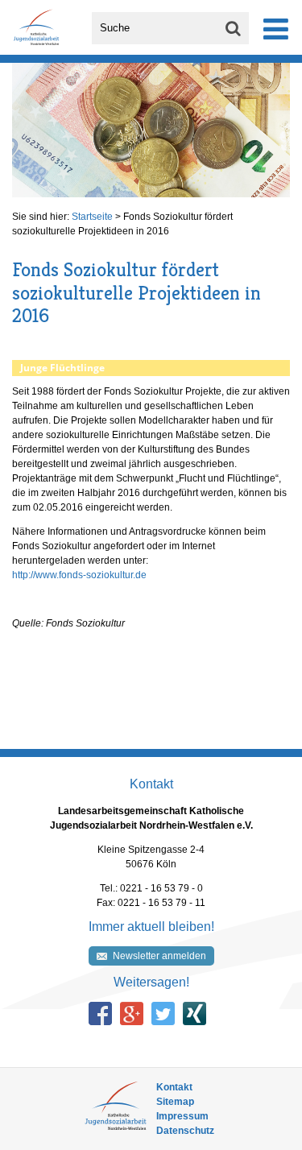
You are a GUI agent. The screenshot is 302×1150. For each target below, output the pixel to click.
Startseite (92, 216)
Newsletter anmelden (159, 956)
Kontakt (174, 1087)
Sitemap (175, 1101)
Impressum (182, 1116)
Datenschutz (185, 1130)
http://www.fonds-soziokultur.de (79, 575)
